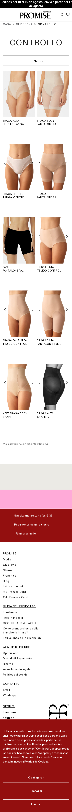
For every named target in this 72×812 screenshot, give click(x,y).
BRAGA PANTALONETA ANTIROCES (47, 195)
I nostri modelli (13, 617)
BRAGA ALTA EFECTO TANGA (13, 122)
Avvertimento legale (17, 669)
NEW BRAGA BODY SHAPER (15, 415)
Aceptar (36, 804)
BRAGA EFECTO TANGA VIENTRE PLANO (14, 195)
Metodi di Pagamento (17, 658)
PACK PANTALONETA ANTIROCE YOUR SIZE (14, 269)
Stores (8, 570)
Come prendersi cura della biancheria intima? (20, 630)
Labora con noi (13, 586)
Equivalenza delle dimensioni (22, 638)
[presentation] (7, 90)
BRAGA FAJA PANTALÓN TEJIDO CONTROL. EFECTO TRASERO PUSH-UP (49, 342)
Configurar (36, 777)
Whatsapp (10, 695)
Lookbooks (10, 612)
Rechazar (36, 791)
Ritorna (8, 664)
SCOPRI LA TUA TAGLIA (20, 623)
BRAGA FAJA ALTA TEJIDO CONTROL (15, 342)
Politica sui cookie (15, 674)
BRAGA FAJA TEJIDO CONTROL (49, 269)
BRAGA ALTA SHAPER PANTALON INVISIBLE (45, 415)
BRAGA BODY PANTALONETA (47, 122)
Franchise (9, 575)
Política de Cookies (36, 761)
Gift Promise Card (15, 597)
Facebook (9, 712)
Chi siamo (9, 565)
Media (7, 559)
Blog (6, 581)
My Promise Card (14, 592)
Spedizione (10, 653)
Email (6, 689)
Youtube (8, 718)
